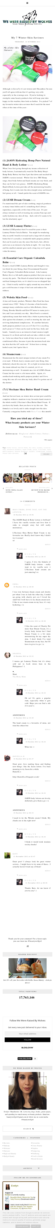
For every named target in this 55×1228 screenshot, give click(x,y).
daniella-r (19, 756)
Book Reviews (37, 1159)
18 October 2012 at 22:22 (23, 656)
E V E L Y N (30, 554)
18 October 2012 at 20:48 (36, 621)
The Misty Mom (19, 676)
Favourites (36, 1143)
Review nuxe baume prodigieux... (41, 491)
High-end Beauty (10, 1153)
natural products (21, 451)
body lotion (12, 448)
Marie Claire (36, 411)
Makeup (7, 1145)
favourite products (14, 449)
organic (32, 451)
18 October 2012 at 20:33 (36, 557)
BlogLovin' (23, 433)
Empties (35, 1148)
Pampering (36, 1151)
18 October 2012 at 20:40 (23, 587)
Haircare (7, 1151)
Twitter (45, 433)
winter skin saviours (11, 453)
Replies (23, 549)
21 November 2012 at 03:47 (24, 856)
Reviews (7, 1143)
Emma (16, 584)
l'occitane (42, 449)
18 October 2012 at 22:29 (23, 718)
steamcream (40, 451)
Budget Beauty (9, 1156)
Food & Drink (37, 1156)
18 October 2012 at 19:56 (23, 515)
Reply (48, 544)
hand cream (27, 449)
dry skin (32, 448)
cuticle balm (23, 448)
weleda (49, 451)
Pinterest (27, 436)
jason (35, 449)
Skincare (7, 1148)
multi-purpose (8, 451)
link (30, 165)
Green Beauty (37, 1145)
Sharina (17, 653)
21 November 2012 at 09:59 (36, 883)
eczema (39, 448)
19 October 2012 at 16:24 (36, 693)
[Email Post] (25, 453)
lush (49, 449)
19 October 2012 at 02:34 (23, 813)
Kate (15, 854)
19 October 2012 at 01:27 (23, 759)
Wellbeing (35, 1153)
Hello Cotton (35, 433)
